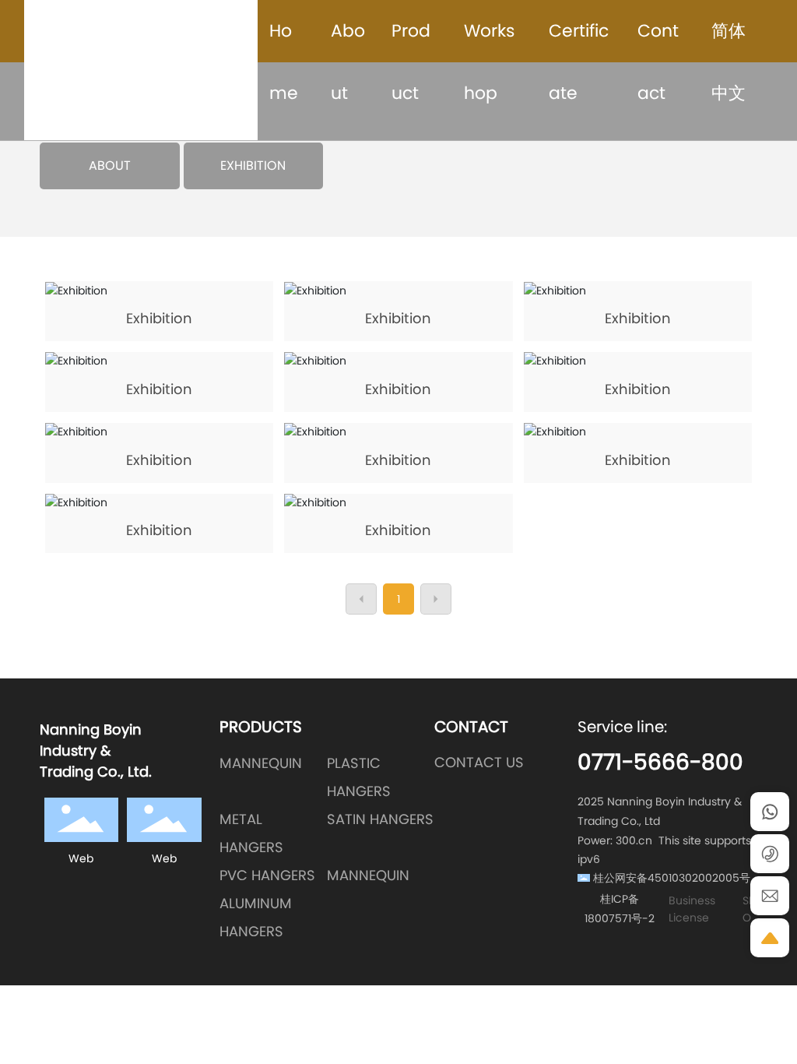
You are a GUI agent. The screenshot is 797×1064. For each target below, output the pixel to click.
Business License (692, 909)
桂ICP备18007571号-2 (620, 908)
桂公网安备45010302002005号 (671, 878)
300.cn (634, 840)
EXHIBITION (253, 165)
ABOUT (110, 165)
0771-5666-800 (660, 762)
